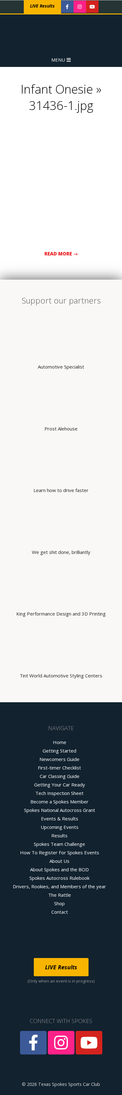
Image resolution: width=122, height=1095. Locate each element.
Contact (59, 912)
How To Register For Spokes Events (59, 852)
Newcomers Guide (59, 759)
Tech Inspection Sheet (59, 793)
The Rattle (59, 895)
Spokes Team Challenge (59, 844)
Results (59, 835)
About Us (59, 861)
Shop (59, 903)
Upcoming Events (60, 827)
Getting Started (59, 750)
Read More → (61, 253)
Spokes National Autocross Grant (59, 810)
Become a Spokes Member (59, 801)
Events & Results (59, 818)
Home (59, 742)
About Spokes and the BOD (59, 869)
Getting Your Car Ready (59, 784)
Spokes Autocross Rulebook (59, 878)
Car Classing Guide (59, 776)
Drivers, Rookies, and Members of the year (59, 886)
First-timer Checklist (59, 767)
